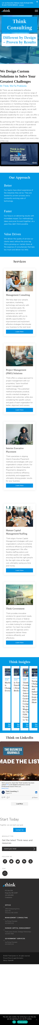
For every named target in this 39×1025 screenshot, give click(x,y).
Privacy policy (22, 1022)
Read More (10, 725)
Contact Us (20, 830)
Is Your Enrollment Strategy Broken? (19, 686)
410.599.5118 (9, 944)
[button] (19, 154)
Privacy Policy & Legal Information (13, 958)
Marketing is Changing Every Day (10, 686)
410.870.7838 (9, 934)
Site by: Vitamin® (8, 960)
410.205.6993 (9, 895)
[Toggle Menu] (36, 11)
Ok (14, 1022)
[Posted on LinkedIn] (36, 792)
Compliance (8, 897)
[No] (37, 1020)
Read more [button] (5, 788)
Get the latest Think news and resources (17, 842)
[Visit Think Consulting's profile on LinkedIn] (4, 792)
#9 (7, 785)
